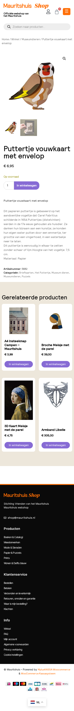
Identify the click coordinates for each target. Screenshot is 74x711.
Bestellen (8, 582)
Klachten (8, 608)
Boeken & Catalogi (13, 537)
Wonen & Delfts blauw (15, 563)
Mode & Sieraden (13, 547)
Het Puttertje (42, 272)
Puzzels (26, 276)
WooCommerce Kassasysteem (38, 673)
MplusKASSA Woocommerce (54, 669)
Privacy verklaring (13, 649)
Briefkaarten (26, 272)
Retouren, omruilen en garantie (19, 598)
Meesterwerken (12, 542)
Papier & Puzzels (12, 552)
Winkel (15, 39)
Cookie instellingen (13, 654)
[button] (64, 58)
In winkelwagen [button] (19, 364)
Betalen (7, 588)
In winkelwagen (27, 185)
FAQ (6, 633)
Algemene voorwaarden (16, 644)
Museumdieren (31, 39)
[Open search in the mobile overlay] (37, 27)
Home (5, 39)
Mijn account (10, 639)
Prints (7, 557)
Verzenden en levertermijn (17, 593)
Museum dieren (60, 272)
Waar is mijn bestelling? (15, 603)
